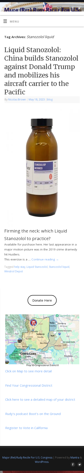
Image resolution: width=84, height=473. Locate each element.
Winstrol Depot (13, 271)
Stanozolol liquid (59, 267)
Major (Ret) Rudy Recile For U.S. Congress (27, 457)
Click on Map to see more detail (28, 371)
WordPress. (42, 462)
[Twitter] (79, 8)
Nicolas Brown (17, 99)
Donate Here (42, 300)
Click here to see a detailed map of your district (40, 399)
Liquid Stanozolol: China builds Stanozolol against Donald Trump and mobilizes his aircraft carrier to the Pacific (41, 71)
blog (50, 99)
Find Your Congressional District (28, 385)
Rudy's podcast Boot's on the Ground (33, 414)
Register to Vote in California (26, 428)
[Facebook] (72, 8)
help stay (19, 267)
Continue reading (45, 259)
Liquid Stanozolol (37, 267)
